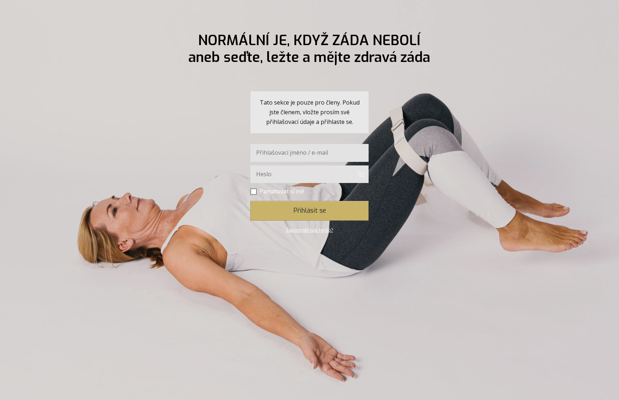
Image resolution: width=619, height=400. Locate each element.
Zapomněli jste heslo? (309, 230)
